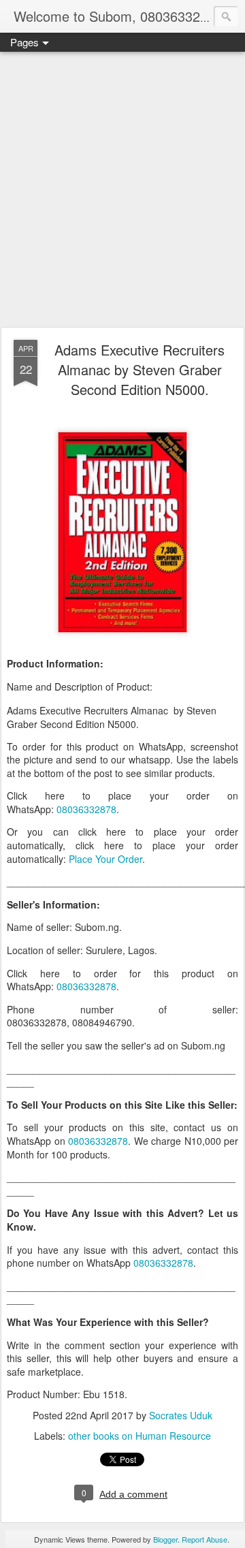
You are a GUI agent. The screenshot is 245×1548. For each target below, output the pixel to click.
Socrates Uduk (180, 1415)
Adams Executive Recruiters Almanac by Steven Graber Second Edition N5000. (139, 369)
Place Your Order (105, 859)
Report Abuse (204, 1539)
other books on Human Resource (139, 1435)
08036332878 (86, 809)
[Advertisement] (122, 190)
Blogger (165, 1539)
